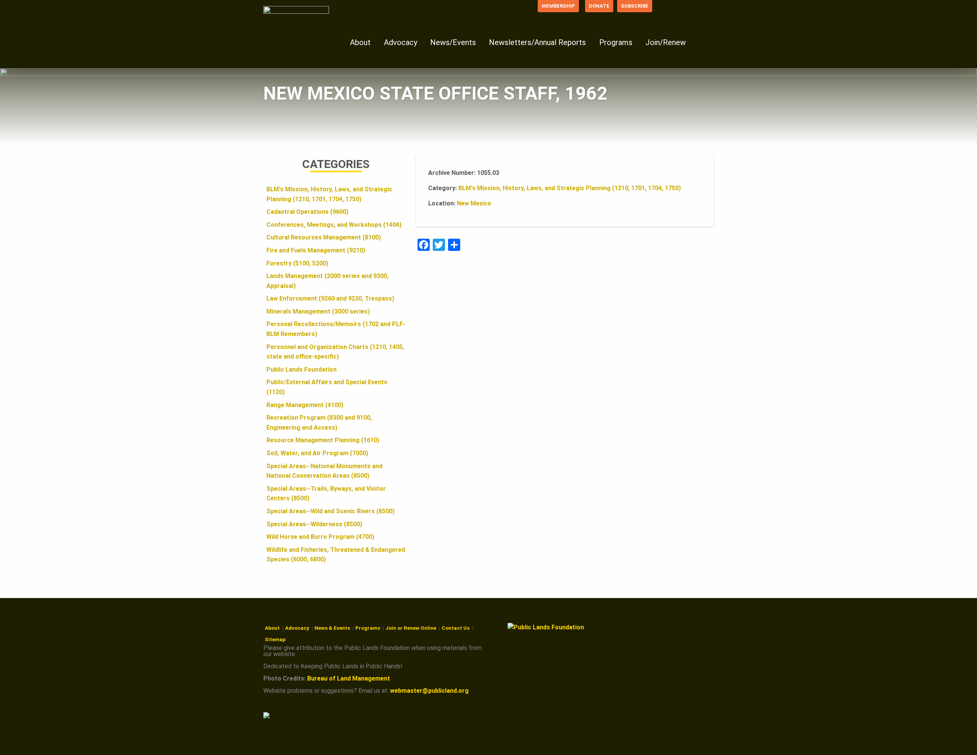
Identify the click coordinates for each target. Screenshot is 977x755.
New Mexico (474, 203)
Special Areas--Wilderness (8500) (314, 524)
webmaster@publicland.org (429, 690)
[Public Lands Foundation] (297, 25)
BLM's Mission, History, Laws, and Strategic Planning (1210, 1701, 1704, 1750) (569, 188)
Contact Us (455, 628)
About (360, 42)
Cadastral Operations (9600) (307, 211)
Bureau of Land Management (348, 678)
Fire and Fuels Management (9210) (315, 250)
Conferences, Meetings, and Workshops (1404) (333, 224)
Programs (615, 42)
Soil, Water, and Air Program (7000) (317, 453)
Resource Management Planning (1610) (322, 440)
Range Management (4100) (304, 405)
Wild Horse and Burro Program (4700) (320, 536)
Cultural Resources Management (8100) (323, 237)
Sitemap (275, 639)
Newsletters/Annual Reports (537, 42)
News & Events (332, 628)
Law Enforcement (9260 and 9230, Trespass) (330, 298)
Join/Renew (665, 42)
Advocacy (400, 42)
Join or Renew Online (410, 628)
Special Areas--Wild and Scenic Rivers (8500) (330, 511)
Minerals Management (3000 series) (318, 311)
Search (704, 41)
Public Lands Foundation (301, 369)
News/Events (453, 42)
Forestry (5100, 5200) (297, 263)
